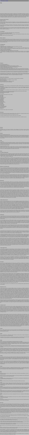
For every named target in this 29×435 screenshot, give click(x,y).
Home (1, 0)
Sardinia (7, 0)
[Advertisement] (14, 9)
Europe (3, 0)
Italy (5, 0)
